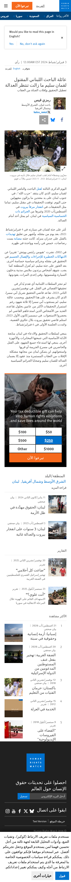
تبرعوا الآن (22, 6)
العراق (49, 16)
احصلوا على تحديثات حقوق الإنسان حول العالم (41, 785)
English (16, 68)
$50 (49, 431)
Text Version (40, 821)
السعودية (34, 16)
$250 (48, 440)
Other (22, 448)
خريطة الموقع (57, 821)
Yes (11, 43)
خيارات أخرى (42, 875)
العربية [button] (40, 6)
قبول (62, 876)
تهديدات (10, 234)
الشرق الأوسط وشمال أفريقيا (44, 481)
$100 (22, 431)
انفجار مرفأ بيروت (31, 207)
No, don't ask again (32, 43)
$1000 (49, 448)
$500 (22, 440)
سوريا (19, 16)
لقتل (39, 189)
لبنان (15, 481)
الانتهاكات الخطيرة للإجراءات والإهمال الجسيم (37, 256)
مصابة (18, 238)
